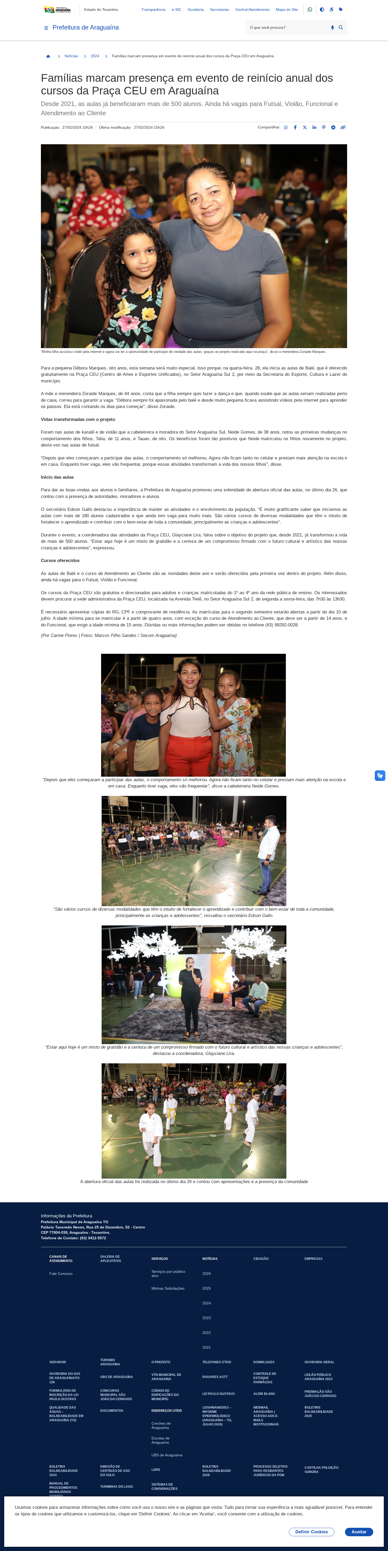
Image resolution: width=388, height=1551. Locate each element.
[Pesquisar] (341, 27)
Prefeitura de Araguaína (86, 27)
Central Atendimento (252, 9)
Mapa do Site (287, 9)
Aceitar (359, 1531)
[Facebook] (295, 127)
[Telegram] (333, 127)
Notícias (71, 56)
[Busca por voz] (332, 27)
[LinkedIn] (314, 127)
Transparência (153, 9)
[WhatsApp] (286, 127)
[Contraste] (322, 9)
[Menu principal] (46, 28)
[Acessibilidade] (331, 9)
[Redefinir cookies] (341, 9)
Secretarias (219, 9)
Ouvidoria (196, 9)
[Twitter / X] (305, 127)
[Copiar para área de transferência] (343, 127)
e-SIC (176, 9)
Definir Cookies (311, 1531)
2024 (95, 56)
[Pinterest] (324, 127)
